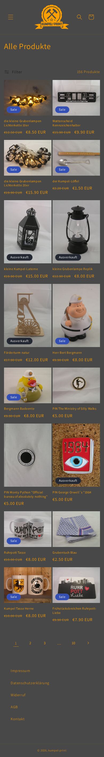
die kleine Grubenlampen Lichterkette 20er (23, 183)
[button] (11, 17)
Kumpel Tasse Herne (19, 608)
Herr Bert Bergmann (67, 353)
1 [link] (16, 643)
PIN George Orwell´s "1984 (72, 492)
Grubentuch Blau (65, 552)
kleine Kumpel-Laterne (21, 269)
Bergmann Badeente (19, 408)
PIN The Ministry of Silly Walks (75, 408)
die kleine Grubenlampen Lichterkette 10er (23, 123)
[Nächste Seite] (88, 643)
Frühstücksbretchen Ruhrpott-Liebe (75, 610)
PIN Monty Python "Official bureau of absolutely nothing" (25, 494)
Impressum (20, 670)
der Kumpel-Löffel (66, 181)
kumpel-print (57, 750)
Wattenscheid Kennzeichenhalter (66, 123)
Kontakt (18, 718)
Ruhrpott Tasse (15, 552)
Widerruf (18, 694)
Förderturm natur (17, 353)
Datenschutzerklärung (30, 683)
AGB (14, 706)
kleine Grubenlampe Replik (73, 269)
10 (73, 643)
